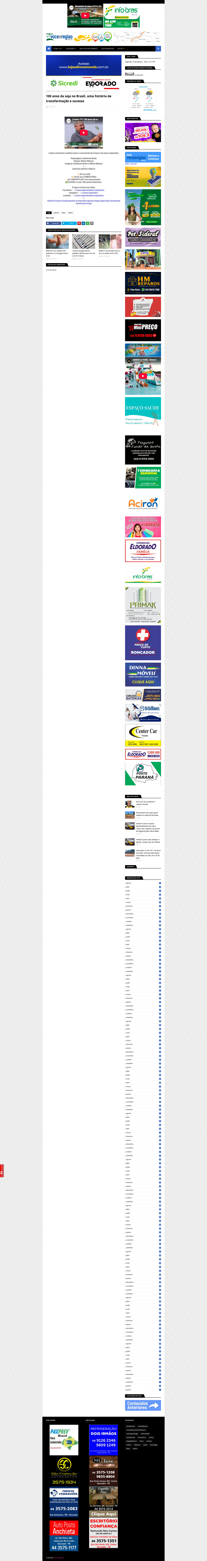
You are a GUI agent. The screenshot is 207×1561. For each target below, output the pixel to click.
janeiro (143, 910)
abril (143, 898)
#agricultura (105, 201)
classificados (130, 1426)
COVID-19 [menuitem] (56, 49)
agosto (143, 883)
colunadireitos (142, 1426)
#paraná (90, 201)
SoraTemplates (58, 1558)
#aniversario (81, 203)
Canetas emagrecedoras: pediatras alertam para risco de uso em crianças (83, 253)
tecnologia (153, 1445)
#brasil (50, 201)
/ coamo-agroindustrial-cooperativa (89, 196)
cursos (151, 1437)
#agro (97, 201)
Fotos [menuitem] (120, 49)
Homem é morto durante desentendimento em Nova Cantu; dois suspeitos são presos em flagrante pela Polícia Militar (148, 827)
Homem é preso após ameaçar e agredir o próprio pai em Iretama (148, 841)
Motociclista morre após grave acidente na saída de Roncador (147, 814)
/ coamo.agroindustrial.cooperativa (89, 190)
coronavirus (142, 1437)
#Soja (89, 203)
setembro (143, 925)
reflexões (137, 1445)
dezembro (143, 914)
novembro (143, 917)
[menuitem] (49, 48)
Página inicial (50, 91)
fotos (141, 1441)
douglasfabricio (131, 1441)
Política (128, 1445)
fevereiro (143, 906)
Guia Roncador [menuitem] (107, 49)
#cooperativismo (68, 201)
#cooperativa (81, 201)
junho (143, 891)
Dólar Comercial (131, 164)
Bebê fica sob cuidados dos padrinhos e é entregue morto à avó (57, 253)
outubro (143, 921)
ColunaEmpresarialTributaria (136, 1430)
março (143, 902)
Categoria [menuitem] (70, 49)
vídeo (63, 213)
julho (143, 887)
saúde (145, 1445)
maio (143, 894)
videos (58, 91)
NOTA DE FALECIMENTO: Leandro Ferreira (145, 803)
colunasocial (130, 1437)
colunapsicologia (132, 1434)
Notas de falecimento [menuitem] (89, 49)
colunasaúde (145, 1434)
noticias (56, 213)
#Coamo (57, 201)
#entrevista (115, 201)
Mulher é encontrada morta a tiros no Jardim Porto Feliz (109, 252)
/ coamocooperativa (89, 193)
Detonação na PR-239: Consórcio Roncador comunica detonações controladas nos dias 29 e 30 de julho (148, 854)
